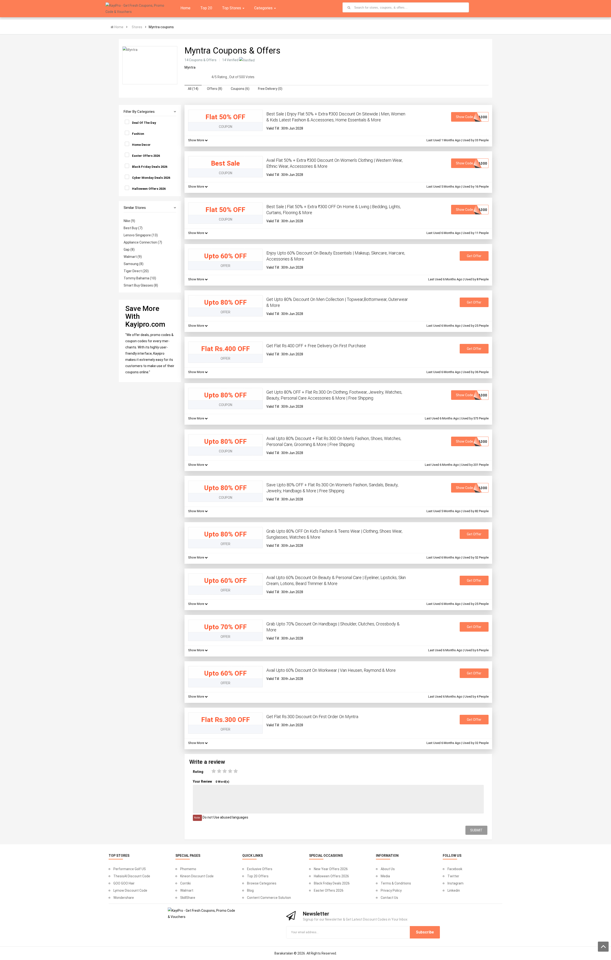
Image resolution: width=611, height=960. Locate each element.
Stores (137, 27)
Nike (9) (129, 221)
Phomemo (188, 869)
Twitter (453, 876)
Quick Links (252, 855)
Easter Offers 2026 (146, 155)
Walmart (186, 890)
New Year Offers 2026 (331, 869)
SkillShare (187, 898)
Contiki (185, 883)
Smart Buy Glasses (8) (141, 285)
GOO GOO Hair (124, 883)
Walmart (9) (133, 257)
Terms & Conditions (396, 883)
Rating (198, 772)
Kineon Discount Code (197, 876)
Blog (250, 890)
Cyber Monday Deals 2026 (151, 177)
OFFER (225, 266)
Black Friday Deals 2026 (149, 166)
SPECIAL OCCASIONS (326, 855)
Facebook (455, 869)
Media (385, 876)
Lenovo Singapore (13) (141, 235)
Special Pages (187, 855)
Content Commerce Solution (269, 898)
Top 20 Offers (258, 876)
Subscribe (425, 932)
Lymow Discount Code (130, 890)
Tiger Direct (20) (136, 271)
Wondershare (123, 898)
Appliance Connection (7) (143, 242)
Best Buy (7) (133, 228)
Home (118, 27)
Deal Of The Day (144, 123)
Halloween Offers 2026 (149, 188)
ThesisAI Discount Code (131, 876)
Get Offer (474, 256)
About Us (388, 869)
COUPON (225, 127)
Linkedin (454, 890)
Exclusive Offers (259, 869)
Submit (476, 830)
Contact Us (389, 898)
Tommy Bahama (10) (140, 278)
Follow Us (452, 855)
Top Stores (119, 855)
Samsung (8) (133, 264)
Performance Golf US (129, 869)
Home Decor (141, 144)
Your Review (211, 781)
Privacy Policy (391, 890)
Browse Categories (261, 883)
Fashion (138, 134)
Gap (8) (129, 249)
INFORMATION (387, 855)
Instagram (456, 883)
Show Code (471, 117)
